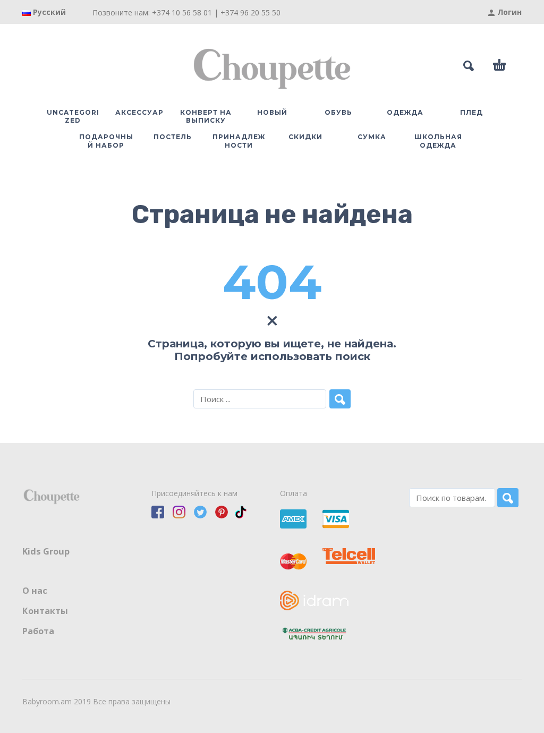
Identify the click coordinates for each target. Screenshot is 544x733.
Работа (38, 631)
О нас (34, 590)
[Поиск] (507, 497)
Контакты (45, 611)
